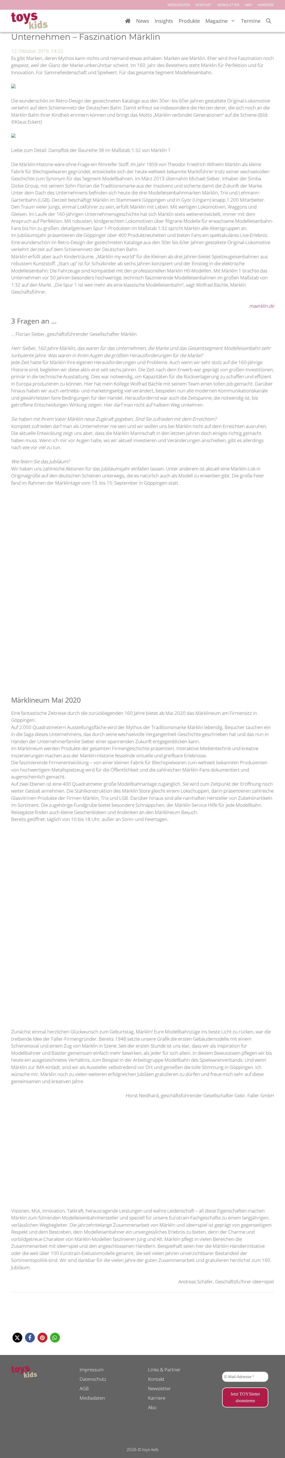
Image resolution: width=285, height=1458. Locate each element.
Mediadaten (92, 1398)
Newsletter (159, 1388)
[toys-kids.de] (29, 21)
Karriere (156, 1398)
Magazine (216, 20)
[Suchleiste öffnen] (268, 21)
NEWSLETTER (228, 4)
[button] (17, 1337)
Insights (164, 20)
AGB (84, 1388)
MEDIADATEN (179, 4)
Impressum (92, 1369)
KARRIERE (266, 4)
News (142, 20)
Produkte (189, 20)
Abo (152, 1407)
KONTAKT (204, 4)
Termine (251, 20)
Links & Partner (164, 1369)
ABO (248, 4)
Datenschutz (93, 1379)
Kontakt (156, 1379)
